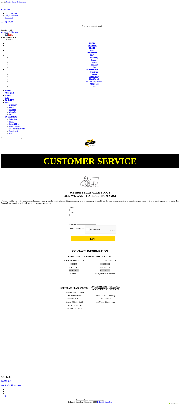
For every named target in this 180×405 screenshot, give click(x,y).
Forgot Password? (12, 16)
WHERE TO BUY (8, 326)
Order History (6, 338)
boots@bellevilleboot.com (16, 2)
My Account (5, 9)
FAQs (94, 86)
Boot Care (94, 74)
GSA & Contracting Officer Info (94, 81)
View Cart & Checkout (9, 32)
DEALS (92, 50)
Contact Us (6, 372)
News (94, 67)
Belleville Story (94, 57)
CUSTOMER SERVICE (92, 69)
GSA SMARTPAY (92, 53)
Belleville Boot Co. (104, 402)
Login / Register (11, 13)
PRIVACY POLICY (8, 322)
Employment (94, 62)
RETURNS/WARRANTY (11, 352)
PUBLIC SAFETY (92, 45)
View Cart (9, 18)
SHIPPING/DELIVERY (10, 356)
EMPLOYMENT (7, 330)
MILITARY (92, 43)
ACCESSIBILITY (8, 318)
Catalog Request (94, 84)
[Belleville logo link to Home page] (8, 39)
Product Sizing (94, 72)
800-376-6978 (6, 381)
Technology (94, 60)
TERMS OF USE (7, 314)
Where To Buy (94, 65)
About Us (4, 347)
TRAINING (92, 48)
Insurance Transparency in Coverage (90, 400)
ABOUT (92, 55)
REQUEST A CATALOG (10, 368)
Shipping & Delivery (94, 76)
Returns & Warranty (94, 79)
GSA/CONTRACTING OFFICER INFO (16, 360)
